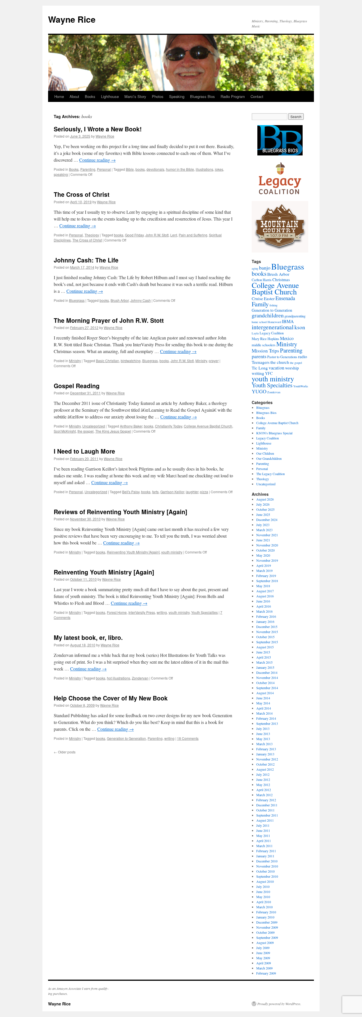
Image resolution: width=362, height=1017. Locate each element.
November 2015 (267, 631)
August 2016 (265, 596)
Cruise (257, 298)
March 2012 (264, 794)
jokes (219, 169)
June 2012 (263, 779)
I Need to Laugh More (84, 451)
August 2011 (265, 820)
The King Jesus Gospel (113, 431)
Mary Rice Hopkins (265, 338)
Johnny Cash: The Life (86, 260)
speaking (61, 174)
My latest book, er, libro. (88, 637)
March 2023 (264, 529)
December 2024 (266, 519)
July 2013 (263, 728)
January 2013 (265, 754)
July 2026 (263, 504)
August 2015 (265, 647)
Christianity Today (168, 426)
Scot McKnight (65, 431)
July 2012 (263, 774)
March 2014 (264, 713)
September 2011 (267, 815)
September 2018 (267, 580)
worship (292, 368)
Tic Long (260, 368)
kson (299, 327)
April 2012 (263, 789)
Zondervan (140, 678)
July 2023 (263, 524)
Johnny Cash (140, 300)
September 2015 (267, 642)
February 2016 (266, 616)
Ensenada (285, 298)
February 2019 (266, 575)
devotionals (155, 169)
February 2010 (266, 912)
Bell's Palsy (130, 491)
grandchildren (268, 315)
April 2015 (263, 657)
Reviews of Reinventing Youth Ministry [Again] (120, 511)
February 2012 (266, 800)
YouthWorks (300, 386)
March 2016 (264, 611)
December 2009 (266, 922)
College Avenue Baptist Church (208, 426)
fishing (273, 305)
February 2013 (266, 749)
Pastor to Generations (282, 356)
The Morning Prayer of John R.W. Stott (109, 320)
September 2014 (267, 687)
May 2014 (263, 703)
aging (255, 268)
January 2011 (265, 856)
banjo (264, 267)
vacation (276, 368)
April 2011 (263, 840)
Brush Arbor (120, 300)
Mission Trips (265, 350)
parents (259, 356)
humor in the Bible (180, 169)
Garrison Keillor (172, 491)
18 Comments (188, 738)
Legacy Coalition (272, 333)
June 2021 (263, 540)
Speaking (176, 96)
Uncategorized (93, 426)
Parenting (87, 169)
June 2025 (263, 514)
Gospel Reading (77, 385)
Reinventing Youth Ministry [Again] (133, 552)
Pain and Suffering (193, 234)
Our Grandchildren (269, 458)
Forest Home (117, 612)
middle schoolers (263, 345)
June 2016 (263, 601)
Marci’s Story (135, 96)
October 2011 (265, 810)
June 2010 (263, 891)
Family (260, 304)
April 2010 (263, 902)
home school (259, 322)
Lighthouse (110, 96)
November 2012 (267, 759)
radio (302, 356)
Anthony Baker (131, 426)
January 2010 (265, 917)
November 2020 (267, 545)
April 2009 (263, 963)
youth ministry (171, 552)
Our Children (265, 453)
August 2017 (265, 591)
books (140, 169)
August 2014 (265, 693)
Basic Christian (107, 360)
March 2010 (264, 907)
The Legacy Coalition (270, 473)
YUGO (259, 391)
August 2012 (265, 769)
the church (279, 362)
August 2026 (265, 499)
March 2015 (264, 662)
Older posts (65, 751)
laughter (192, 491)
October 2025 (265, 509)
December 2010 (266, 861)
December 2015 (266, 626)
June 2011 (263, 830)
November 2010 (267, 866)
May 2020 (263, 555)
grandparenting (295, 316)
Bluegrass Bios (202, 96)
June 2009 (263, 952)
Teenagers (261, 362)
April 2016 (263, 606)
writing (162, 612)
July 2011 (263, 825)
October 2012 (265, 764)
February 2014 (266, 718)
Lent (173, 234)
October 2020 (265, 550)
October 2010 (265, 871)
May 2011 (263, 835)
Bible (130, 169)
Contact (257, 96)
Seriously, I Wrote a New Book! (98, 129)
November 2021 (267, 535)
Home (59, 96)
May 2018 (263, 586)
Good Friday (134, 234)
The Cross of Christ (81, 194)
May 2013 (263, 738)
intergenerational (273, 327)
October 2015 (265, 636)
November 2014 (267, 677)
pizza (204, 491)
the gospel (85, 431)
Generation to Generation (126, 738)
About (74, 96)
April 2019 (263, 565)
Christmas (281, 279)
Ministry (75, 360)
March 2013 (264, 744)
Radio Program (233, 96)
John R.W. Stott (157, 234)
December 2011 (266, 805)
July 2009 (263, 947)
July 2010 (263, 886)
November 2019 (267, 560)
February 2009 (266, 973)
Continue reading (97, 160)
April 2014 (263, 708)
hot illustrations (118, 678)
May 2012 (263, 784)
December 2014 (266, 672)
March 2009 (264, 968)
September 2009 (267, 937)
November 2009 (267, 927)
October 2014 (265, 682)
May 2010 (263, 896)
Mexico (287, 338)
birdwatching (131, 360)
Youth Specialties (204, 612)
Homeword (274, 322)
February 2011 (266, 851)
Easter (269, 298)
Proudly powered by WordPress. (279, 1003)
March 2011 (264, 845)
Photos (157, 96)
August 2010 (265, 881)
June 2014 (263, 698)
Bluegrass (77, 300)
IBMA (288, 321)
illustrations (204, 169)
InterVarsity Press (141, 612)
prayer (214, 360)
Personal (104, 169)
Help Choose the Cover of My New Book (111, 698)
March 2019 (264, 570)
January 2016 (265, 621)
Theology (92, 234)
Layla (255, 333)
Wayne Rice (72, 19)
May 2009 (263, 958)
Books (90, 96)
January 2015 (265, 667)
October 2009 (265, 932)
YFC (269, 373)
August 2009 (265, 942)
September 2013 (267, 723)
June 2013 (263, 733)
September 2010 (267, 876)
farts (155, 491)
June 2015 (263, 652)
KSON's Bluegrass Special (274, 433)
